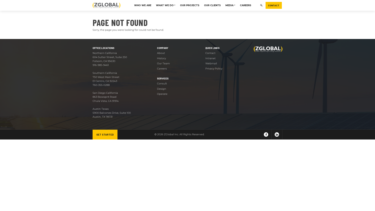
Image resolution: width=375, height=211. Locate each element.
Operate (162, 93)
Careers (162, 68)
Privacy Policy (213, 68)
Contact (273, 5)
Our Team (163, 63)
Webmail (211, 63)
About (161, 53)
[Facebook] (266, 134)
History (161, 58)
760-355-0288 (101, 85)
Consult (162, 83)
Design (161, 88)
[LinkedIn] (277, 134)
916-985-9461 (101, 65)
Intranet (210, 58)
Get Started (105, 134)
